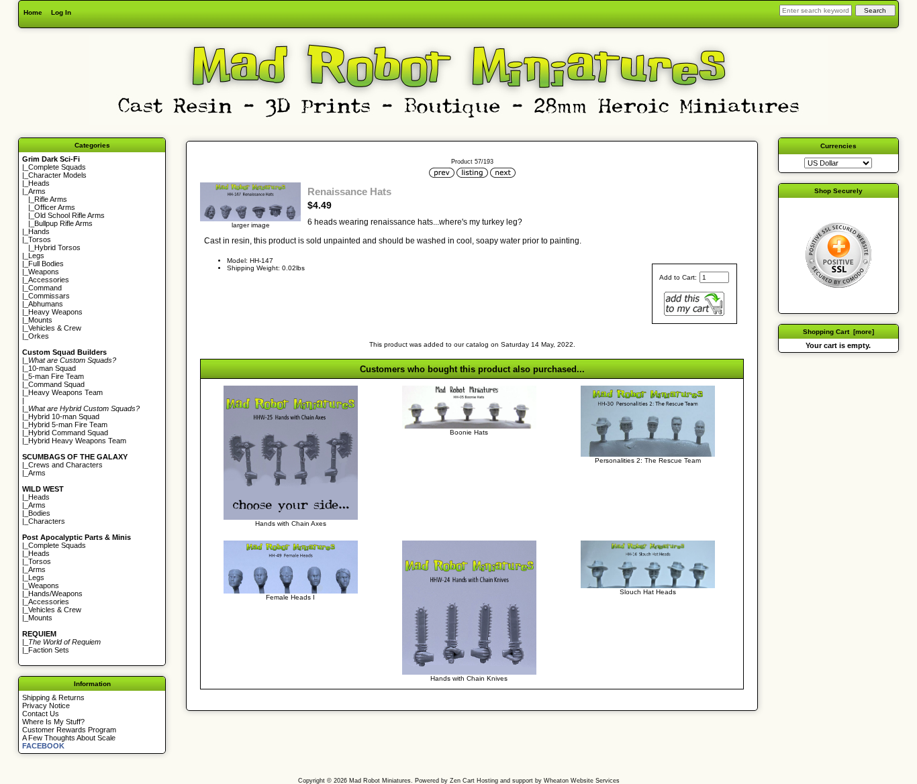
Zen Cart (462, 780)
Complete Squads (57, 167)
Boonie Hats (469, 432)
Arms (37, 473)
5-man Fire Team (56, 376)
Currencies (838, 146)
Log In (61, 12)
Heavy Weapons (55, 312)
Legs (36, 255)
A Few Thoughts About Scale (68, 738)
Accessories (48, 280)
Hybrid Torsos (57, 247)
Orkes (38, 336)
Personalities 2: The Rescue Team (648, 460)
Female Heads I (290, 597)
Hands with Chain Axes (290, 523)
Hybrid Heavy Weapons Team (77, 441)
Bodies (39, 513)
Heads (39, 183)
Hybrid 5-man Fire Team (67, 425)
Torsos (39, 239)
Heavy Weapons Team (65, 392)
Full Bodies (46, 264)
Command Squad (56, 384)
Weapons (43, 272)
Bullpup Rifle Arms (63, 223)
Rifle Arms (50, 199)
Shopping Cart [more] (838, 331)
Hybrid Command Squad (68, 433)
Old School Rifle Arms (69, 215)
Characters (46, 521)
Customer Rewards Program (69, 730)
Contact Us (40, 714)
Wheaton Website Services (582, 780)
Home (32, 12)
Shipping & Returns (53, 697)
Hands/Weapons (55, 594)
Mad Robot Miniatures (380, 780)
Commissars (49, 296)
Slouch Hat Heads (648, 592)
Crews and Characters (65, 465)
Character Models (57, 175)
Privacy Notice (46, 706)
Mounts (40, 320)
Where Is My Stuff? (53, 722)
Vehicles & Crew (54, 328)
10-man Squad (52, 368)
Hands (39, 231)
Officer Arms (54, 207)
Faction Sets (48, 650)
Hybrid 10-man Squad (63, 416)
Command (45, 288)
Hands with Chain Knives (469, 678)
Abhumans (45, 304)
